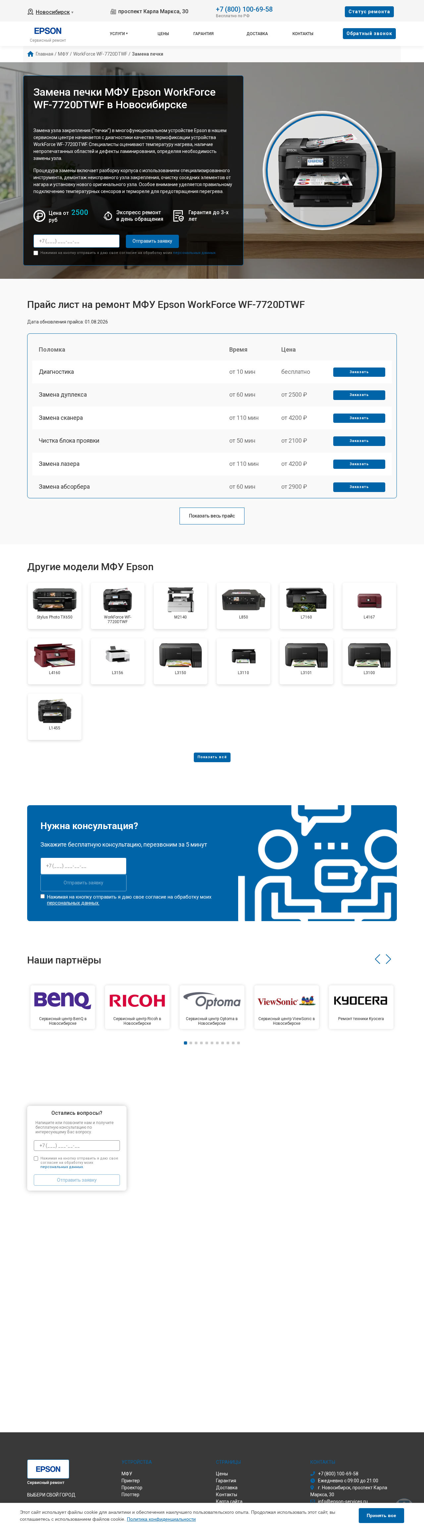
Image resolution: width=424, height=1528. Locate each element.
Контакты (302, 33)
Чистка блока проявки (69, 440)
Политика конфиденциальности (161, 1519)
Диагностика (56, 371)
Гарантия (203, 33)
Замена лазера (59, 463)
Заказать (359, 372)
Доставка (257, 33)
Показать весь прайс (212, 515)
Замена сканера (61, 417)
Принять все (381, 1515)
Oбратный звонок (369, 33)
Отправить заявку (152, 241)
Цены (163, 33)
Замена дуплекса (63, 394)
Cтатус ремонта (369, 11)
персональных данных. (194, 253)
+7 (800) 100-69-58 (244, 8)
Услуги (117, 33)
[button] (377, 959)
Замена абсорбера (64, 486)
